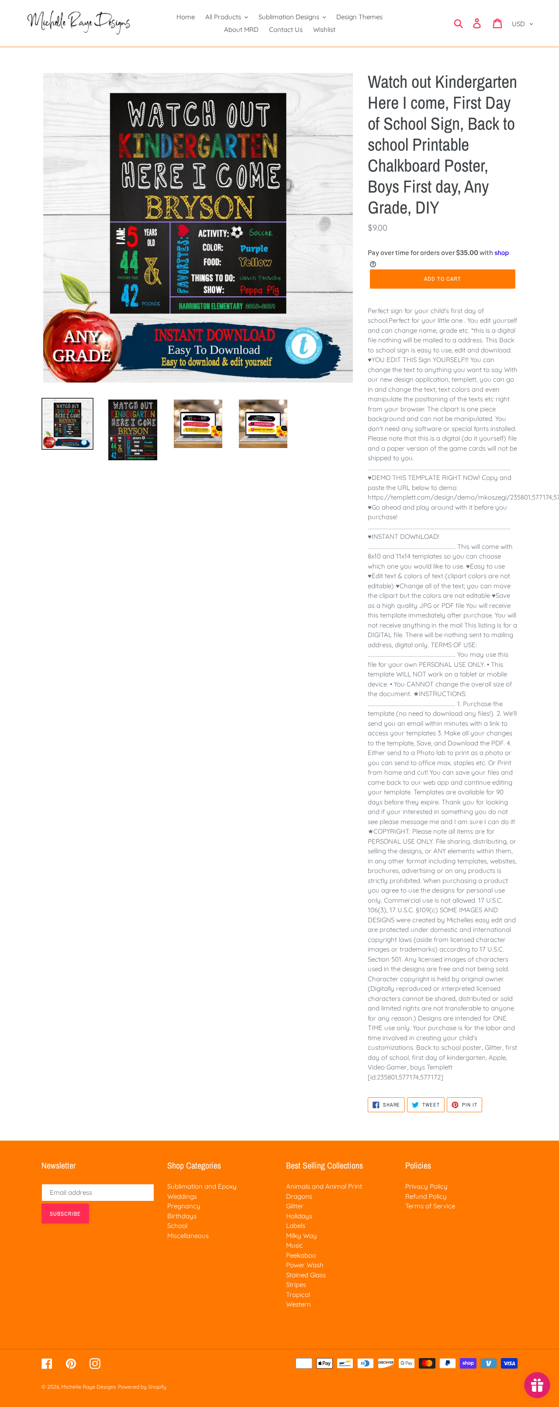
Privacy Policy (426, 1186)
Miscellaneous (188, 1235)
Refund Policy (426, 1196)
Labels (295, 1225)
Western (298, 1304)
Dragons (299, 1196)
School (177, 1225)
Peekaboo (301, 1255)
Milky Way (301, 1235)
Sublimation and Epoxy (202, 1186)
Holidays (299, 1216)
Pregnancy (183, 1206)
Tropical (298, 1294)
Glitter (295, 1206)
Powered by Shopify (142, 1386)
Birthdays (182, 1216)
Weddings (182, 1196)
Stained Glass (306, 1275)
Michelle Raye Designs (88, 1386)
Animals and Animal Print (324, 1186)
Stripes (296, 1284)
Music (294, 1245)
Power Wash (305, 1265)
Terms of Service (430, 1206)
